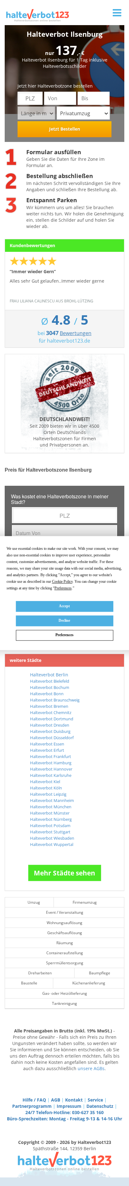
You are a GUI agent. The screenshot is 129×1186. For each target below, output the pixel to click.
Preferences (64, 635)
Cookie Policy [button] (62, 581)
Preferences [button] (63, 588)
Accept (64, 606)
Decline (64, 620)
